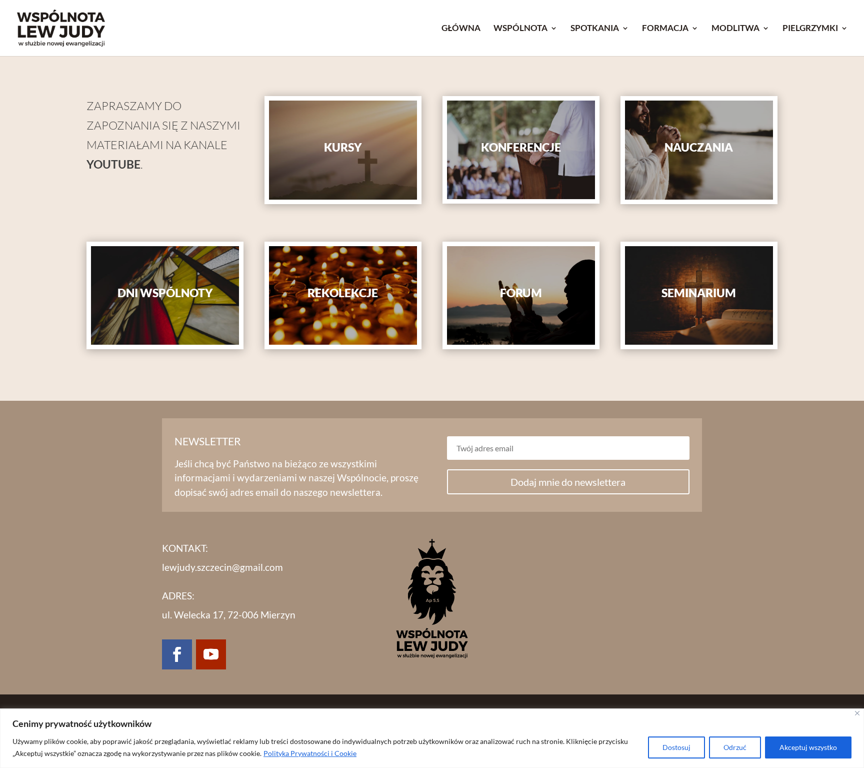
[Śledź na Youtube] (211, 654)
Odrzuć (735, 747)
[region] (432, 738)
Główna (461, 29)
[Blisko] (857, 713)
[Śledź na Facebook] (177, 654)
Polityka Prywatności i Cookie (310, 753)
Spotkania (594, 29)
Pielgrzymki (810, 29)
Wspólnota (521, 29)
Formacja (665, 29)
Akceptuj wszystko (808, 747)
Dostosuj (676, 747)
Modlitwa (736, 29)
